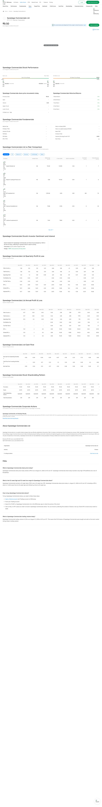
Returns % (18, 154)
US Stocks (16, 2)
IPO (40, 2)
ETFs (29, 2)
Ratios (42, 154)
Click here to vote (94, 453)
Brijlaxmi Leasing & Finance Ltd (13, 179)
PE (12, 154)
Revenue (26, 154)
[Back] (3, 11)
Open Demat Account (93, 2)
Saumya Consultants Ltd (11, 206)
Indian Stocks (23, 2)
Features (46, 2)
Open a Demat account (11, 499)
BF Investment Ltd (10, 193)
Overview (6, 154)
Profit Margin (34, 154)
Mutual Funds (35, 2)
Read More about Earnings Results (10, 418)
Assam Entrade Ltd (10, 166)
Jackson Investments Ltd (12, 220)
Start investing (94, 25)
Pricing (51, 2)
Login (82, 2)
